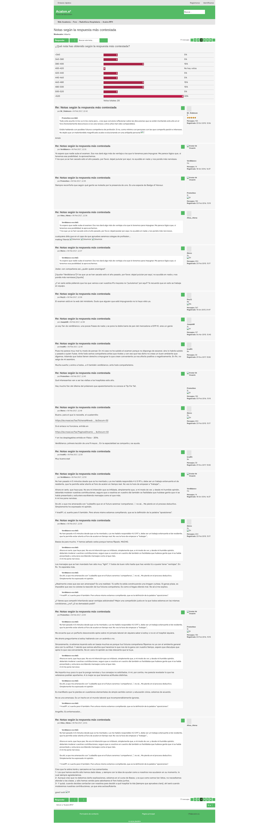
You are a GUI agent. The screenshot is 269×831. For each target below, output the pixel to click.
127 (196, 332)
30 (196, 355)
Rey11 (189, 299)
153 (196, 121)
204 (196, 261)
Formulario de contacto (89, 814)
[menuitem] (207, 3)
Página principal (148, 814)
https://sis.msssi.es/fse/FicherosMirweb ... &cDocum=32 (81, 420)
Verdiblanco (191, 161)
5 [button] (207, 40)
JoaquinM (191, 324)
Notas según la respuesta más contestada (85, 30)
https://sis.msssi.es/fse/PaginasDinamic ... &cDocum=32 (82, 432)
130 (196, 201)
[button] (192, 40)
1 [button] (195, 40)
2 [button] (198, 40)
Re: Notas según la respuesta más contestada (85, 107)
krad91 (190, 349)
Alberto (67, 34)
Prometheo (191, 193)
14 (196, 167)
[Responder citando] (183, 108)
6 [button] (210, 40)
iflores (189, 253)
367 (196, 308)
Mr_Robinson (192, 113)
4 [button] (204, 40)
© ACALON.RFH (134, 821)
